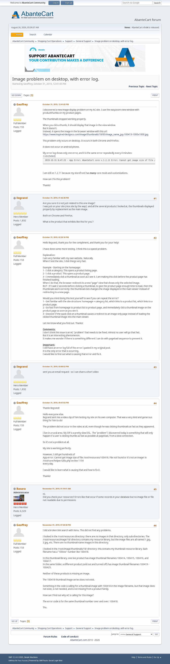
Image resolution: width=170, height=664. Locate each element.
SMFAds (11, 661)
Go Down (16, 95)
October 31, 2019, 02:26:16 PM (55, 237)
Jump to (114, 634)
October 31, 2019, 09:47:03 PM (55, 402)
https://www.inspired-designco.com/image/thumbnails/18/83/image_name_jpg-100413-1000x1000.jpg (95, 134)
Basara (21, 489)
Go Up (14, 621)
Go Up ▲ (158, 657)
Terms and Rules (145, 657)
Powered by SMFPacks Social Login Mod (45, 661)
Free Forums (23, 661)
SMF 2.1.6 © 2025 (15, 657)
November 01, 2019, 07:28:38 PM (56, 525)
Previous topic (136, 86)
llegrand (22, 198)
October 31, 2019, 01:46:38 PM (55, 198)
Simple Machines (31, 657)
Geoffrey (22, 104)
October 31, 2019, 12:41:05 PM (55, 104)
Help (133, 657)
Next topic (152, 86)
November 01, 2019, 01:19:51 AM (56, 488)
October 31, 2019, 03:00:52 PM (55, 366)
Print (155, 95)
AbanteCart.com (78, 639)
